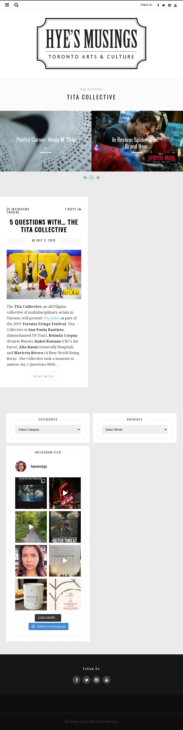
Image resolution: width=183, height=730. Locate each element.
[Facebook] (158, 4)
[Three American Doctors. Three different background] (65, 561)
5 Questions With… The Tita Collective (44, 225)
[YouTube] (175, 4)
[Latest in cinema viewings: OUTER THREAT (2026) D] (65, 527)
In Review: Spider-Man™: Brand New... (137, 142)
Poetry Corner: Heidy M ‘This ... (45, 142)
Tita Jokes (51, 318)
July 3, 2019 (45, 240)
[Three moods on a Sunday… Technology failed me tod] (31, 561)
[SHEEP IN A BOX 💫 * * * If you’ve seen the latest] (31, 594)
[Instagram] (170, 4)
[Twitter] (164, 4)
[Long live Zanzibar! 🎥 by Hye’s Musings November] (65, 493)
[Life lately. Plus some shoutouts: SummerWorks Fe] (31, 527)
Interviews (20, 209)
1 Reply (71, 209)
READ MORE (43, 376)
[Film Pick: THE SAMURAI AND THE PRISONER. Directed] (65, 594)
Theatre (13, 212)
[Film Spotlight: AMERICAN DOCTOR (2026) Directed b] (31, 493)
